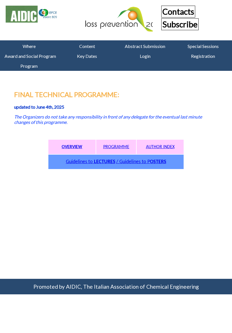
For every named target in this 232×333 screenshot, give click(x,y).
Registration (203, 56)
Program (29, 66)
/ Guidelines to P (141, 162)
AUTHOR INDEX (160, 147)
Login (145, 56)
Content (87, 46)
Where (29, 46)
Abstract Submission (145, 46)
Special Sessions (203, 46)
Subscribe (179, 24)
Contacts (178, 11)
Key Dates (87, 56)
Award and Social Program (30, 56)
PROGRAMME (116, 147)
